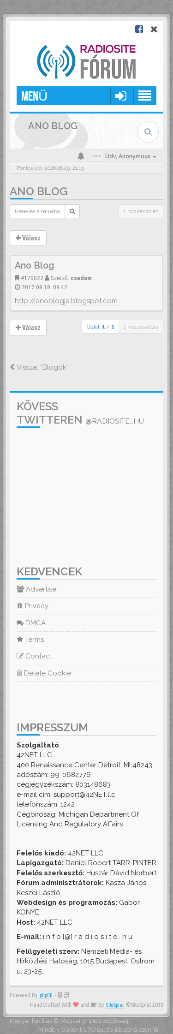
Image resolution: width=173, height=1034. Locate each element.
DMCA (35, 623)
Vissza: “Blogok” (42, 367)
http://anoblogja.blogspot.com (66, 301)
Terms (33, 639)
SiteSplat (115, 1005)
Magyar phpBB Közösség (94, 1020)
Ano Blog (39, 191)
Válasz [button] (31, 238)
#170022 (32, 277)
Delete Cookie (46, 673)
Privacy (35, 606)
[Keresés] (72, 211)
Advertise (40, 589)
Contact (38, 656)
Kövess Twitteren (80, 413)
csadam (81, 277)
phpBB (46, 995)
